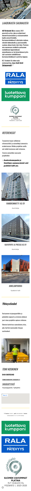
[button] (2, 2)
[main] (15, 23)
